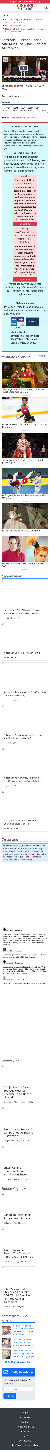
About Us (25, 1417)
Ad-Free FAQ (27, 290)
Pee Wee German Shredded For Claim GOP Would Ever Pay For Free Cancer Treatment (17, 1295)
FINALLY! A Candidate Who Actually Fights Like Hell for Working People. (23, 1353)
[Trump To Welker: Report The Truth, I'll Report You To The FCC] (18, 1237)
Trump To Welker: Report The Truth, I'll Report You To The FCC (18, 1253)
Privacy (25, 1431)
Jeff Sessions (29, 117)
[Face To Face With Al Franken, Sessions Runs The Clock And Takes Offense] (25, 593)
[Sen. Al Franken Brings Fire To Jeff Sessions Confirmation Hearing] (25, 676)
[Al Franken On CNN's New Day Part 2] (25, 636)
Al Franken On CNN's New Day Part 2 (22, 652)
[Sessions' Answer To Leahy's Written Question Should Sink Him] (25, 804)
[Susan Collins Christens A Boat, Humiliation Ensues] (18, 1155)
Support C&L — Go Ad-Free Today (25, 1)
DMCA (25, 1436)
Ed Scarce (7, 1179)
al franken (16, 117)
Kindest (17, 327)
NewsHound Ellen (11, 1102)
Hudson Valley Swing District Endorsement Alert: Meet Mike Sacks (23, 1342)
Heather (7, 1307)
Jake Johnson (9, 1140)
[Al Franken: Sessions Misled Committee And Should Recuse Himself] (25, 718)
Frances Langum (14, 85)
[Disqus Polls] (25, 894)
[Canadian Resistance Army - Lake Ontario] (18, 1202)
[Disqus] (25, 955)
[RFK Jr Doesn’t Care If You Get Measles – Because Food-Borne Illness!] (18, 1074)
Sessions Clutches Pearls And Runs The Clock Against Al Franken (24, 44)
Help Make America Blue (18, 1362)
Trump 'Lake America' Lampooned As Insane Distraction (18, 1132)
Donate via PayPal (32, 321)
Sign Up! (9, 1396)
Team (25, 1412)
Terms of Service (30, 857)
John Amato (8, 1261)
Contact (25, 1422)
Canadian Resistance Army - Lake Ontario (17, 1216)
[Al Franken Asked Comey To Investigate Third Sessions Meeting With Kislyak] (25, 761)
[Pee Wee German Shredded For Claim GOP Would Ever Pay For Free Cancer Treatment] (18, 1276)
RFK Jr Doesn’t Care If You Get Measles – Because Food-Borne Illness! (17, 1092)
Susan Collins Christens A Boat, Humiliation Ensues (16, 1171)
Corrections (25, 1440)
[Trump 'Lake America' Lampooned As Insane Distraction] (18, 1116)
